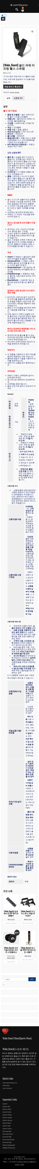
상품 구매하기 (11, 962)
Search (5, 1104)
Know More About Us (10, 1083)
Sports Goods (14, 92)
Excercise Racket (8, 1139)
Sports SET (6, 1106)
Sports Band (7, 1123)
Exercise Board (8, 1134)
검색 (32, 979)
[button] (32, 31)
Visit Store (6, 1085)
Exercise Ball (7, 1131)
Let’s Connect (7, 1088)
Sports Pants (7, 1112)
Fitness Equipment (9, 1145)
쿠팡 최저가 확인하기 (13, 86)
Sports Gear (7, 1126)
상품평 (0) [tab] (18, 98)
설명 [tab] (8, 98)
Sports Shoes (7, 1115)
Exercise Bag (7, 1142)
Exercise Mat (7, 1137)
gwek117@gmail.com (20, 5)
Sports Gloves (7, 1120)
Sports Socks (7, 1128)
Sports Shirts (7, 1109)
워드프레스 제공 (19, 1156)
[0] (22, 10)
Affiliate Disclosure (9, 1148)
